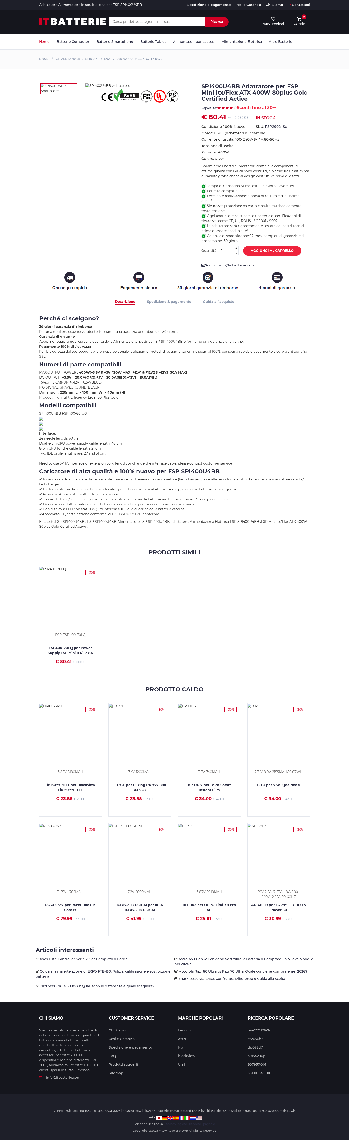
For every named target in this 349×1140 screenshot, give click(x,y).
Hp (180, 1047)
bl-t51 (211, 1110)
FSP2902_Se (276, 126)
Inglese (182, 1124)
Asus (182, 1039)
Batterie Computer (73, 41)
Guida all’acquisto (218, 301)
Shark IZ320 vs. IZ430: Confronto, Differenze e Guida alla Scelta (232, 979)
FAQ (112, 1056)
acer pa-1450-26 (84, 1110)
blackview (186, 1056)
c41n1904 (244, 1110)
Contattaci (301, 5)
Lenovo (184, 1030)
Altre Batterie (280, 41)
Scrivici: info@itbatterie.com (230, 265)
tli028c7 (149, 1110)
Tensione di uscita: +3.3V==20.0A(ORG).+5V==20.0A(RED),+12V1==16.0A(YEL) (251, 145)
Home (44, 41)
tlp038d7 (255, 1047)
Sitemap (116, 1073)
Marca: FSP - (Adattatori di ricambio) (234, 133)
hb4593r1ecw (132, 1110)
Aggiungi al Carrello (272, 250)
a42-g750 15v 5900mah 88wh (274, 1110)
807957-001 (257, 1064)
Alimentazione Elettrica (242, 41)
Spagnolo (208, 1124)
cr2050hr (255, 1039)
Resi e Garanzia (248, 5)
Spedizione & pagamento (169, 301)
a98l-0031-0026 (109, 1110)
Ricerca (216, 21)
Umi (181, 1064)
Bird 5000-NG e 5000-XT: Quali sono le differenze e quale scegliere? (97, 986)
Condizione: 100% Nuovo (223, 126)
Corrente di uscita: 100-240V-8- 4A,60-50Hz (240, 139)
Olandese (194, 1124)
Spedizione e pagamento (209, 5)
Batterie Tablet (153, 41)
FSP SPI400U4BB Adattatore (140, 59)
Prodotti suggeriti (124, 1064)
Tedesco (170, 1124)
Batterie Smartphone (114, 41)
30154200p (256, 1056)
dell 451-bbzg (226, 1110)
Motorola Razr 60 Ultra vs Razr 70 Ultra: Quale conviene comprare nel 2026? (243, 971)
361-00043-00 (259, 1073)
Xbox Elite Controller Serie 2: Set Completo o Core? (83, 959)
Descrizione (125, 301)
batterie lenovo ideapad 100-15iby (181, 1110)
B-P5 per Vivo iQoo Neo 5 (278, 785)
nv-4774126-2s (259, 1030)
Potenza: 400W (215, 152)
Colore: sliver (212, 158)
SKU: (271, 126)
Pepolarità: (209, 108)
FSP (107, 59)
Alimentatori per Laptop (194, 41)
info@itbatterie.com (63, 1077)
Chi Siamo (274, 5)
